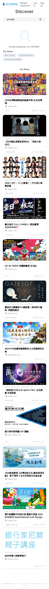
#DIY (7, 442)
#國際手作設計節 (11, 525)
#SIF (7, 276)
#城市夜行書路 (10, 318)
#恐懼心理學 (10, 152)
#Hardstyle (9, 235)
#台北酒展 (9, 400)
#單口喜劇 (9, 193)
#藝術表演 (9, 483)
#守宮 (7, 110)
